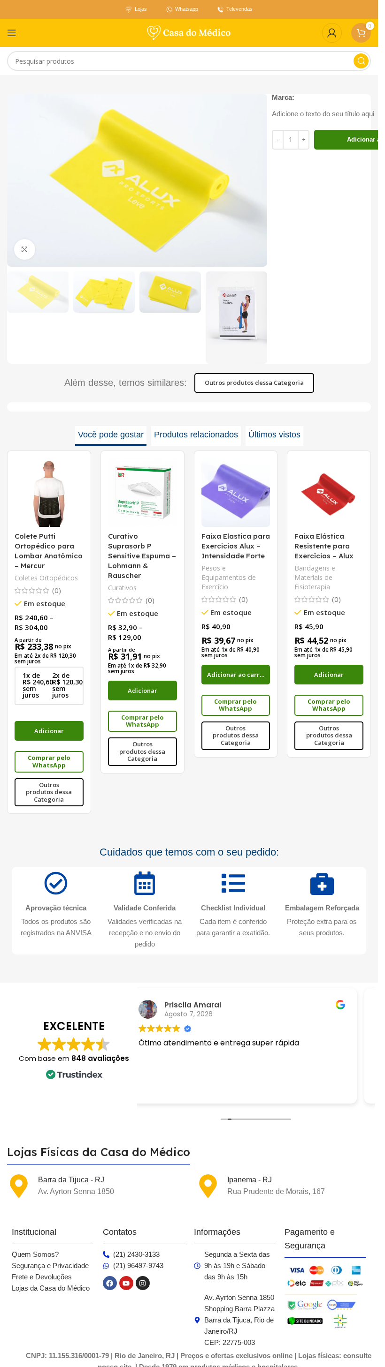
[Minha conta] (331, 32)
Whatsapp (186, 9)
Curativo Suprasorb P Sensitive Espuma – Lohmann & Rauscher (142, 556)
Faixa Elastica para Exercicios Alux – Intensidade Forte (235, 546)
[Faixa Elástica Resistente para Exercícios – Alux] (328, 492)
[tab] (110, 436)
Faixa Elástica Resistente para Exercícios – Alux (324, 546)
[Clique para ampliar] (24, 249)
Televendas (239, 9)
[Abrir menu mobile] (11, 32)
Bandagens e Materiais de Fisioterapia (314, 577)
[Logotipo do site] (189, 32)
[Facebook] (110, 1283)
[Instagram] (143, 1283)
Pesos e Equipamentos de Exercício (228, 577)
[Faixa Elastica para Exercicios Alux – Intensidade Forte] (235, 492)
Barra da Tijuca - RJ (71, 1180)
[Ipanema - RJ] (208, 1186)
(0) (56, 590)
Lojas (141, 9)
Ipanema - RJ (249, 1180)
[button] (235, 674)
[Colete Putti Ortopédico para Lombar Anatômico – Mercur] (49, 492)
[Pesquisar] (361, 60)
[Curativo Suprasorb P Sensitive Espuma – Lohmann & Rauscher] (142, 492)
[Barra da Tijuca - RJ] (19, 1186)
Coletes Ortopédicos (46, 577)
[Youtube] (126, 1283)
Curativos (122, 587)
